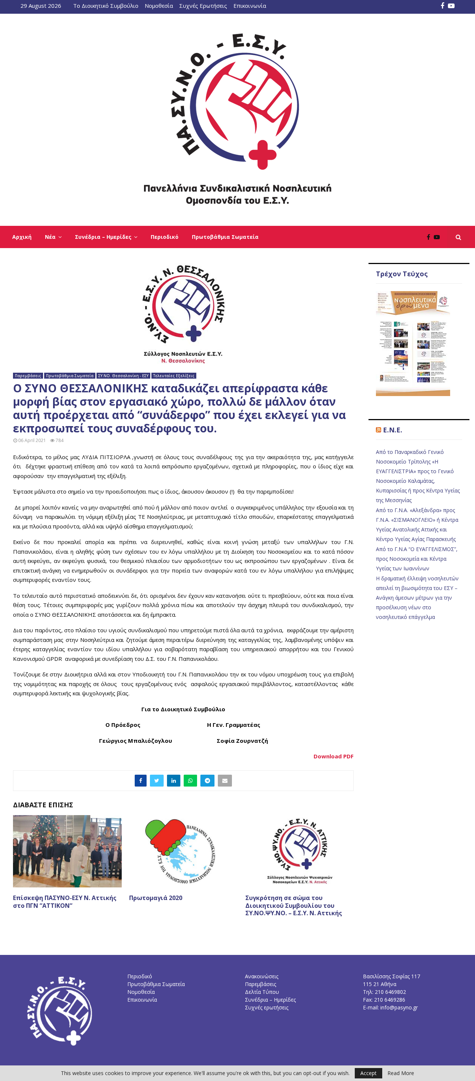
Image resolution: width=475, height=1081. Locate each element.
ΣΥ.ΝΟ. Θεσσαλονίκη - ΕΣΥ (123, 375)
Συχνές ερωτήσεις (266, 1007)
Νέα (50, 236)
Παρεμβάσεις (28, 375)
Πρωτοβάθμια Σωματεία (225, 236)
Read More (400, 1073)
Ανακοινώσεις (261, 976)
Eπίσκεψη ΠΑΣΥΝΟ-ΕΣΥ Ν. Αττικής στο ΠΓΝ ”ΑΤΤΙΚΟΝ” (65, 902)
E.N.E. (392, 429)
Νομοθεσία (159, 5)
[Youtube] (438, 237)
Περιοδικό (164, 236)
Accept (368, 1073)
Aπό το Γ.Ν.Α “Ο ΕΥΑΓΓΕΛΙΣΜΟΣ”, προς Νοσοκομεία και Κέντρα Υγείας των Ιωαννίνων (417, 559)
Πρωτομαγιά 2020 (155, 898)
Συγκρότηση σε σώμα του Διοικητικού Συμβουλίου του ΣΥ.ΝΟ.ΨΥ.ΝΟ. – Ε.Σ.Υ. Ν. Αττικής (293, 905)
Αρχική (22, 236)
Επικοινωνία (249, 5)
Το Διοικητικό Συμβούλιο (105, 5)
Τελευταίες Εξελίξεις (173, 375)
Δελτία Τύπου (262, 991)
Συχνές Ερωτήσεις (203, 5)
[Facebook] (430, 237)
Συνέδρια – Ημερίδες (103, 236)
